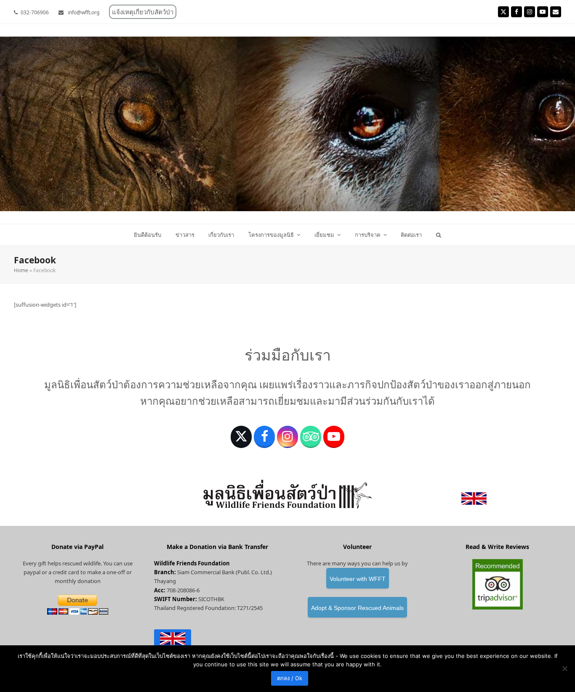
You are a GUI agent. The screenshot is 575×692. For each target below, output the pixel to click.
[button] (439, 234)
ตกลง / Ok (289, 678)
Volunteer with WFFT (358, 578)
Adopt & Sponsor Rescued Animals (357, 608)
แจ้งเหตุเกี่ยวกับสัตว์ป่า (142, 12)
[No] (564, 668)
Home (21, 270)
